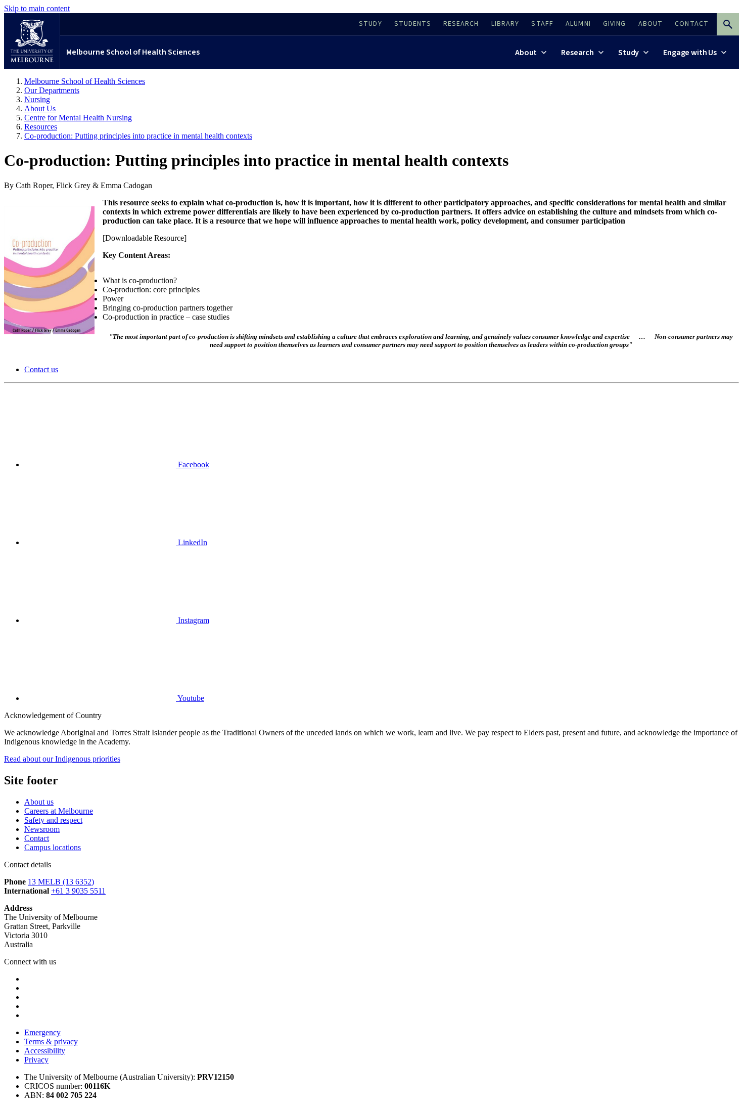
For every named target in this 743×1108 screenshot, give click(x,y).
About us (39, 801)
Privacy (36, 1059)
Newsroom (42, 829)
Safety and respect (53, 820)
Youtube (190, 698)
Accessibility (44, 1050)
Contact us (41, 369)
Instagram (192, 620)
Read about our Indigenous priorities (62, 759)
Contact (36, 838)
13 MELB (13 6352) (61, 881)
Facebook (192, 464)
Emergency (42, 1032)
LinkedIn (191, 542)
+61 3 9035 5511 (78, 891)
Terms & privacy (51, 1041)
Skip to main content (37, 8)
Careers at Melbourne (58, 811)
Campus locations (52, 847)
